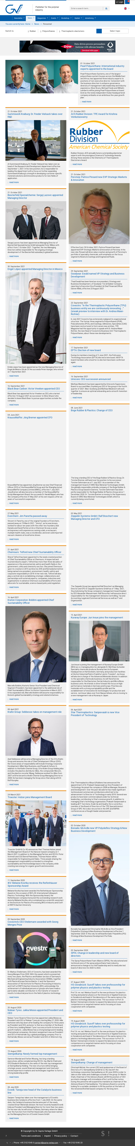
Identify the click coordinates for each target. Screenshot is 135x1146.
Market (77, 18)
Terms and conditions (31, 1136)
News (30, 18)
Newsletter (18, 18)
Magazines (41, 18)
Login (121, 2)
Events (54, 18)
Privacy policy (60, 1136)
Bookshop (65, 18)
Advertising (89, 18)
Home (27, 24)
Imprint (47, 1136)
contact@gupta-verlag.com (46, 1143)
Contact (74, 1136)
